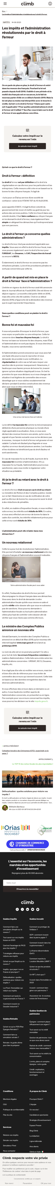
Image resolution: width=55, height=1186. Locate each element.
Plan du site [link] (7, 1115)
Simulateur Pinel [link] (9, 1145)
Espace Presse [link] (35, 1125)
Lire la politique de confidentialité (14, 1175)
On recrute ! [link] (34, 1109)
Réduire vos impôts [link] (10, 1135)
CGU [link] (5, 1104)
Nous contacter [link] (9, 1151)
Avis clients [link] (34, 1146)
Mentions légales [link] (10, 1099)
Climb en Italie (35, 1152)
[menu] (5, 4)
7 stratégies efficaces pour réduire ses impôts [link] (13, 954)
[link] (27, 4)
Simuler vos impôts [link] (10, 1140)
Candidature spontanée (39, 1115)
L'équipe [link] (33, 1104)
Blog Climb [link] (34, 1131)
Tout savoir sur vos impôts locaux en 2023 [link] (13, 938)
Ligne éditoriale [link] (36, 1141)
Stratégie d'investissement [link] (40, 1120)
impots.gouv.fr (41, 701)
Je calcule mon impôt (27, 146)
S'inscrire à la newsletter (27, 889)
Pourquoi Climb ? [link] (36, 1099)
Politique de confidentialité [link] (13, 1109)
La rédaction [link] (34, 1136)
